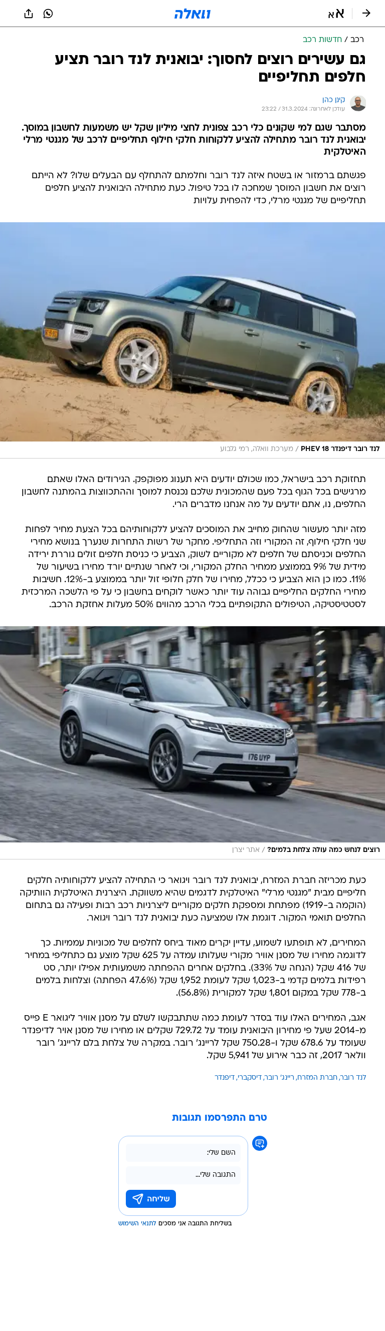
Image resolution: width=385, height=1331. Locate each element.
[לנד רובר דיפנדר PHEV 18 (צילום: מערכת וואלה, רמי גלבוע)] (192, 340)
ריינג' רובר (279, 1078)
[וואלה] (192, 14)
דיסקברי (250, 1078)
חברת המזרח (317, 1078)
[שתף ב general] (28, 13)
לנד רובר (353, 1078)
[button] (336, 13)
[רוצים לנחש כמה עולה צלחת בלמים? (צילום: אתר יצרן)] (192, 742)
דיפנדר (225, 1078)
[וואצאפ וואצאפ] (48, 14)
